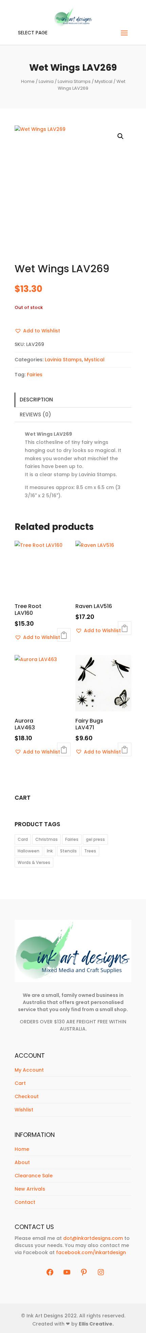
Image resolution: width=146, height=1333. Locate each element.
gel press (95, 839)
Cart (20, 1083)
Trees (90, 851)
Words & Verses (34, 862)
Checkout (27, 1096)
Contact (25, 1202)
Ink (50, 851)
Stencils (68, 851)
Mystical (103, 81)
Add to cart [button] (64, 635)
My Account (29, 1070)
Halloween (28, 851)
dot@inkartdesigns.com (93, 1238)
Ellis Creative (95, 1323)
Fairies (34, 374)
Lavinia (46, 81)
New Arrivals (30, 1188)
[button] (120, 136)
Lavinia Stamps (74, 81)
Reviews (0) (35, 414)
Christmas (46, 839)
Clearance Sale (34, 1175)
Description (36, 399)
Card (23, 839)
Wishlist (24, 1109)
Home (28, 81)
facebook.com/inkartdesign (91, 1252)
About (22, 1162)
